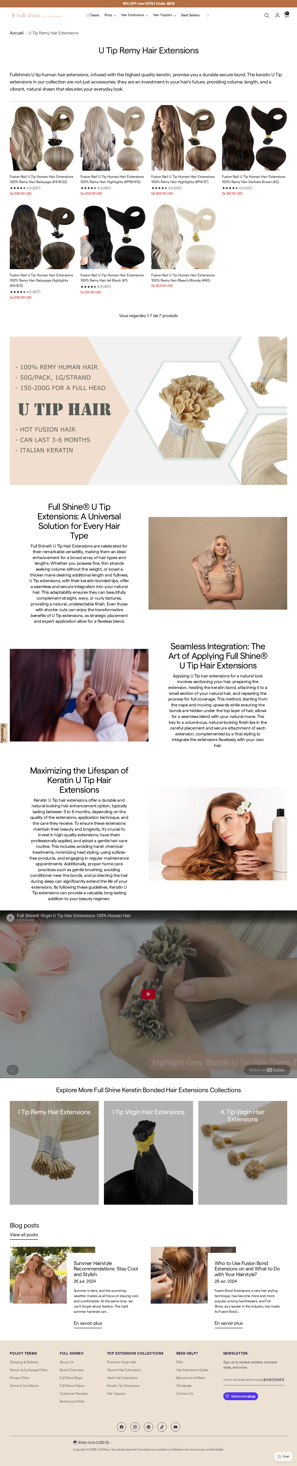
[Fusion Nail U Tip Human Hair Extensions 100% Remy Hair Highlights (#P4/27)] (184, 137)
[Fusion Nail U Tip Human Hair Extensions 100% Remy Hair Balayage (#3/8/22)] (42, 137)
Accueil (16, 33)
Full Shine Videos (72, 1386)
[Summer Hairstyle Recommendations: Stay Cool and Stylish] (52, 1289)
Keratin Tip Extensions (123, 1386)
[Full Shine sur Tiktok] (162, 1427)
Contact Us (184, 1393)
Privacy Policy (20, 1378)
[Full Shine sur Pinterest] (148, 1427)
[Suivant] (187, 3)
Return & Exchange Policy (29, 1370)
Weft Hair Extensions (122, 1378)
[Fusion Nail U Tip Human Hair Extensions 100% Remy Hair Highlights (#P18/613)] (113, 137)
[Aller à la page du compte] (275, 15)
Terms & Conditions (24, 1386)
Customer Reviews (74, 1393)
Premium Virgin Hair (121, 1362)
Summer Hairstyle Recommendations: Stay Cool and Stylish (106, 1269)
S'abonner (274, 1380)
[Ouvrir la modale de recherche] (266, 15)
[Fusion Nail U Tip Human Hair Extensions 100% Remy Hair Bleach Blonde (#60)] (184, 236)
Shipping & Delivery (24, 1362)
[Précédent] (110, 3)
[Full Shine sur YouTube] (175, 1427)
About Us (66, 1362)
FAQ (179, 1362)
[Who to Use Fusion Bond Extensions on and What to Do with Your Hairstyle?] (193, 1289)
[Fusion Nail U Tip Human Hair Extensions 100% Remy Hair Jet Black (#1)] (113, 236)
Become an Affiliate (190, 1378)
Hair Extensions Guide (192, 1370)
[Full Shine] (37, 15)
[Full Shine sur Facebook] (121, 1427)
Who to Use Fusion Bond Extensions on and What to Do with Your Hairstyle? (247, 1269)
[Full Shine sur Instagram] (135, 1427)
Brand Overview (72, 1370)
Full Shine (104, 1449)
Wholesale (184, 1386)
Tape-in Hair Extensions (124, 1370)
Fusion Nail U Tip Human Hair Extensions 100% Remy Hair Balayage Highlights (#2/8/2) (41, 280)
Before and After (72, 1401)
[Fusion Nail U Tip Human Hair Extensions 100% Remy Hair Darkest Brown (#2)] (254, 137)
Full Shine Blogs (71, 1378)
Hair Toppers (116, 1393)
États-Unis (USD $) (93, 1442)
